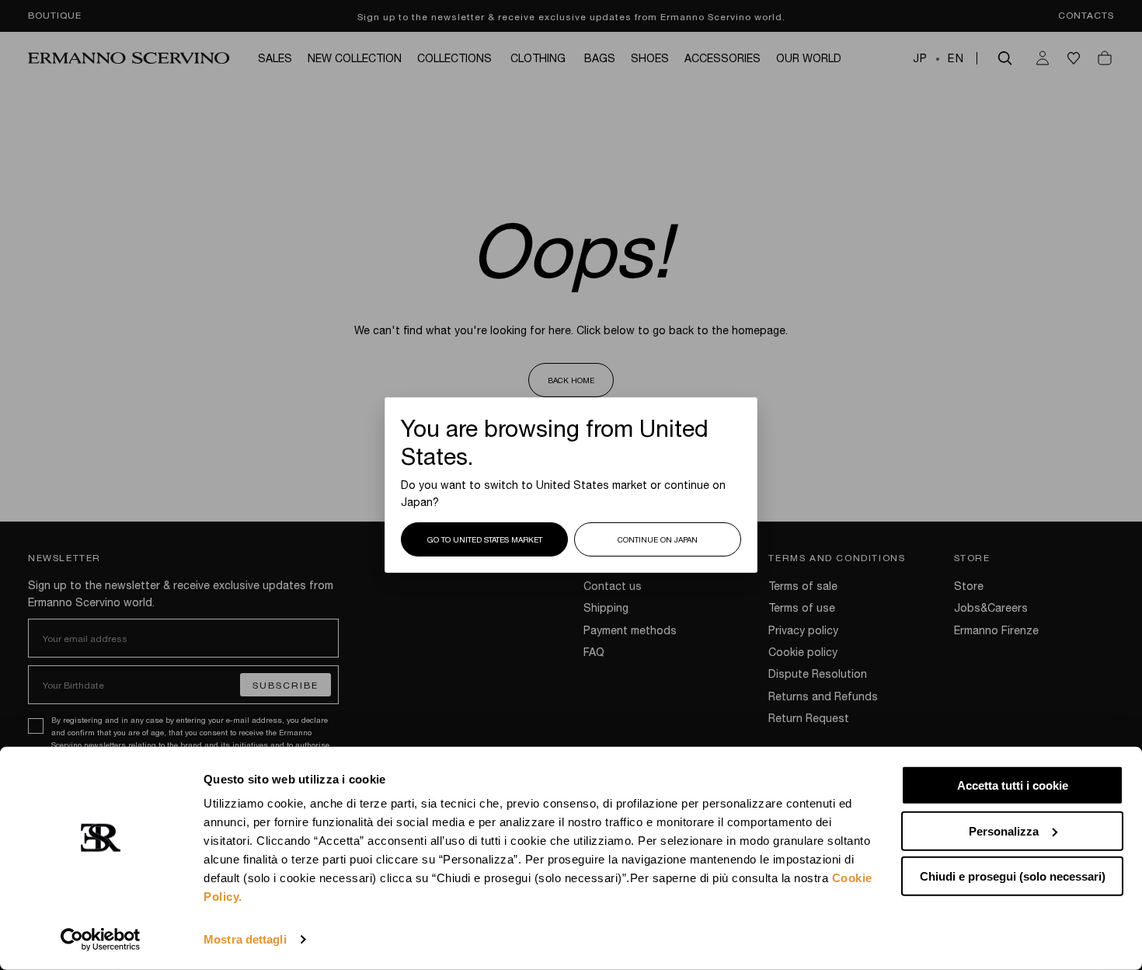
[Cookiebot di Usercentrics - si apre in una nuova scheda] (101, 939)
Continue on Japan (658, 539)
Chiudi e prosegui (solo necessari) (1012, 876)
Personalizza (1004, 830)
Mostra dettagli (245, 939)
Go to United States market (484, 539)
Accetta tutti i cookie (1012, 785)
